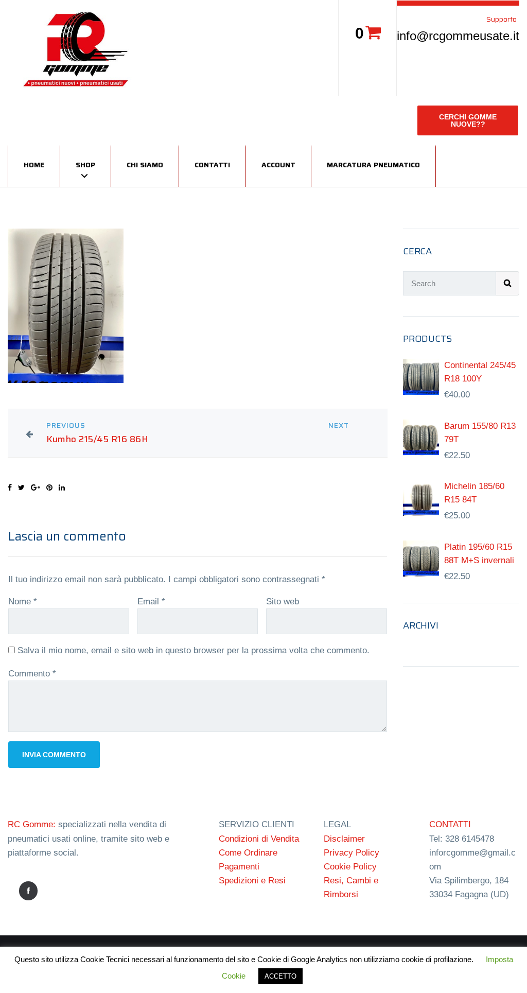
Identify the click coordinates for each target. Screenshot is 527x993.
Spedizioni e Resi (252, 880)
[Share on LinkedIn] (62, 487)
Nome (22, 601)
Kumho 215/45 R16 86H (97, 439)
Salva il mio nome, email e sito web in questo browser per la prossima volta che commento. (193, 650)
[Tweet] (21, 487)
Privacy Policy (351, 853)
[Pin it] (49, 487)
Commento (32, 673)
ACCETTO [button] (280, 976)
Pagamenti (239, 867)
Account (278, 164)
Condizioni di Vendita (259, 839)
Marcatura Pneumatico (373, 164)
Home (34, 164)
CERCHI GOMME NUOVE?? (468, 120)
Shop (85, 164)
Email (151, 601)
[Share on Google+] (35, 487)
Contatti (212, 164)
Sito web (282, 601)
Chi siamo (145, 164)
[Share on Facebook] (10, 487)
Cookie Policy (350, 867)
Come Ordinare (248, 853)
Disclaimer (344, 839)
